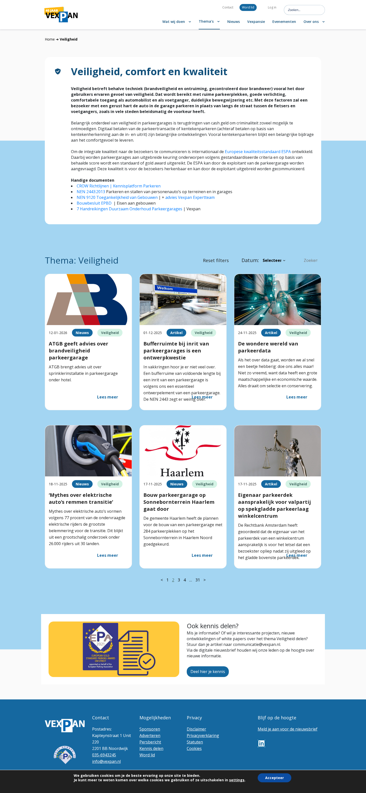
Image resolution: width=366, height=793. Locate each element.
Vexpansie (256, 21)
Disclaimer (196, 729)
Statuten (195, 742)
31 (197, 580)
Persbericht (150, 742)
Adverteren (149, 735)
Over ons (311, 21)
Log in (272, 7)
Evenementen (284, 21)
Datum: (250, 260)
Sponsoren (149, 729)
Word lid (248, 7)
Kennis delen (151, 748)
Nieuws (233, 21)
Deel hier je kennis (207, 671)
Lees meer (107, 397)
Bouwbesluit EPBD (94, 203)
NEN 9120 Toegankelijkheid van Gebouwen (117, 197)
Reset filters (216, 260)
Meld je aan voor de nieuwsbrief (287, 729)
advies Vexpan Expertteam (190, 197)
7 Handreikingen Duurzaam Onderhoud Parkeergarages (129, 209)
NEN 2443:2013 (91, 191)
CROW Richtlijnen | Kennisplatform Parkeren (119, 186)
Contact (227, 7)
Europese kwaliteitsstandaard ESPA (258, 151)
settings (236, 780)
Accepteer (274, 777)
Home (50, 39)
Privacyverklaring (203, 735)
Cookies (194, 748)
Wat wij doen (173, 21)
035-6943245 (104, 755)
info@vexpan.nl (106, 761)
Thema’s (206, 21)
